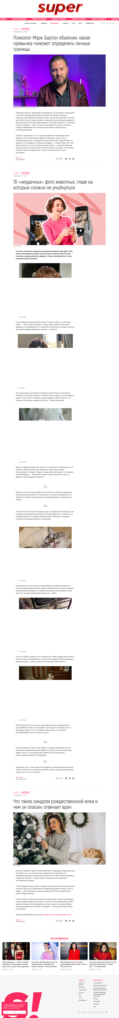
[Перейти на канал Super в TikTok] (99, 1012)
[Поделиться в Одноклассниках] (73, 158)
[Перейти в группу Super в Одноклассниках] (110, 23)
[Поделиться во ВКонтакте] (66, 158)
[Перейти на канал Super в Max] (100, 23)
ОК (14, 1012)
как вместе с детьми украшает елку (56, 915)
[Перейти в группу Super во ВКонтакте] (103, 23)
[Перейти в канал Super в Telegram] (107, 23)
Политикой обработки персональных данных (13, 1006)
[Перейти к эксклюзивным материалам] (59, 19)
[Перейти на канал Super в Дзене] (113, 23)
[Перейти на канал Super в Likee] (102, 1012)
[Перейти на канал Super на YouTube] (95, 1012)
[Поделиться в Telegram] (69, 158)
